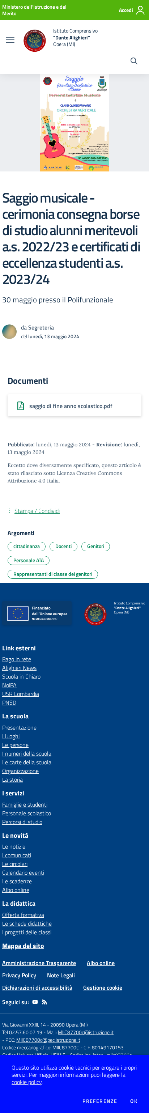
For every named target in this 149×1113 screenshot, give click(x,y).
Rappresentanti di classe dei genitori (52, 574)
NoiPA (9, 685)
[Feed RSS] (44, 1002)
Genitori (95, 546)
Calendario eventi (23, 872)
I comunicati (16, 855)
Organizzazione (20, 770)
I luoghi (11, 736)
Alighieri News (19, 667)
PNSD (9, 702)
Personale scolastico (26, 813)
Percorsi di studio (22, 821)
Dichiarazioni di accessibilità (37, 987)
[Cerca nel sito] (134, 62)
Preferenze (99, 1101)
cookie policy (27, 1082)
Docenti (63, 546)
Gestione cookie (102, 987)
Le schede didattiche (27, 923)
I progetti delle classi (26, 932)
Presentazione (19, 727)
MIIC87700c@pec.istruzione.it (48, 1040)
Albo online (15, 889)
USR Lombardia (20, 693)
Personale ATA (28, 560)
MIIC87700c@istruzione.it (86, 1032)
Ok (133, 1101)
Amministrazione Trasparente (39, 963)
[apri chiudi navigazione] (10, 40)
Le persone (15, 744)
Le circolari (14, 863)
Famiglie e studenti (24, 804)
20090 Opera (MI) (69, 1024)
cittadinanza (26, 546)
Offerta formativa (23, 914)
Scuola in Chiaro (21, 676)
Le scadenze (17, 881)
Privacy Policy (19, 975)
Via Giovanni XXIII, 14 (24, 1024)
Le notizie (13, 846)
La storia (12, 779)
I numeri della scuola (26, 753)
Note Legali (61, 975)
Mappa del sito (23, 946)
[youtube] (35, 1002)
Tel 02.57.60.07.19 (22, 1032)
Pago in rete (16, 659)
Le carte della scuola (26, 762)
